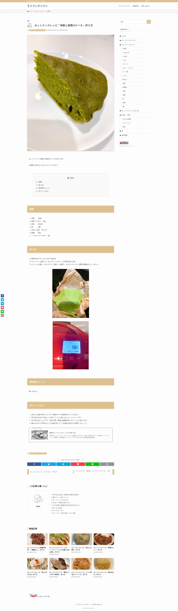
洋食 (124, 91)
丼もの (125, 79)
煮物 (124, 95)
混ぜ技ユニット (44, 188)
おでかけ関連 (127, 119)
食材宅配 (124, 135)
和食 (124, 83)
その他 (125, 56)
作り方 (41, 185)
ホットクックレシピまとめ (130, 111)
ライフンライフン (37, 6)
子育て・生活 (126, 115)
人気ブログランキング (126, 146)
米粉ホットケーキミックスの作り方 (62, 433)
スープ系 (125, 72)
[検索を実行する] (149, 22)
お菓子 (31, 30)
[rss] (146, 1)
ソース (125, 75)
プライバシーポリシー (84, 604)
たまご (125, 60)
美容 (124, 127)
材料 (40, 182)
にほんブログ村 (43, 596)
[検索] (149, 1)
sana (38, 506)
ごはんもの (126, 52)
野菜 (124, 102)
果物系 (125, 87)
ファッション (127, 123)
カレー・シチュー (128, 68)
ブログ (124, 36)
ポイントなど (44, 191)
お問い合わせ (97, 604)
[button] (34, 464)
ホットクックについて (129, 40)
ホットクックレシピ (39, 30)
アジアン (125, 64)
